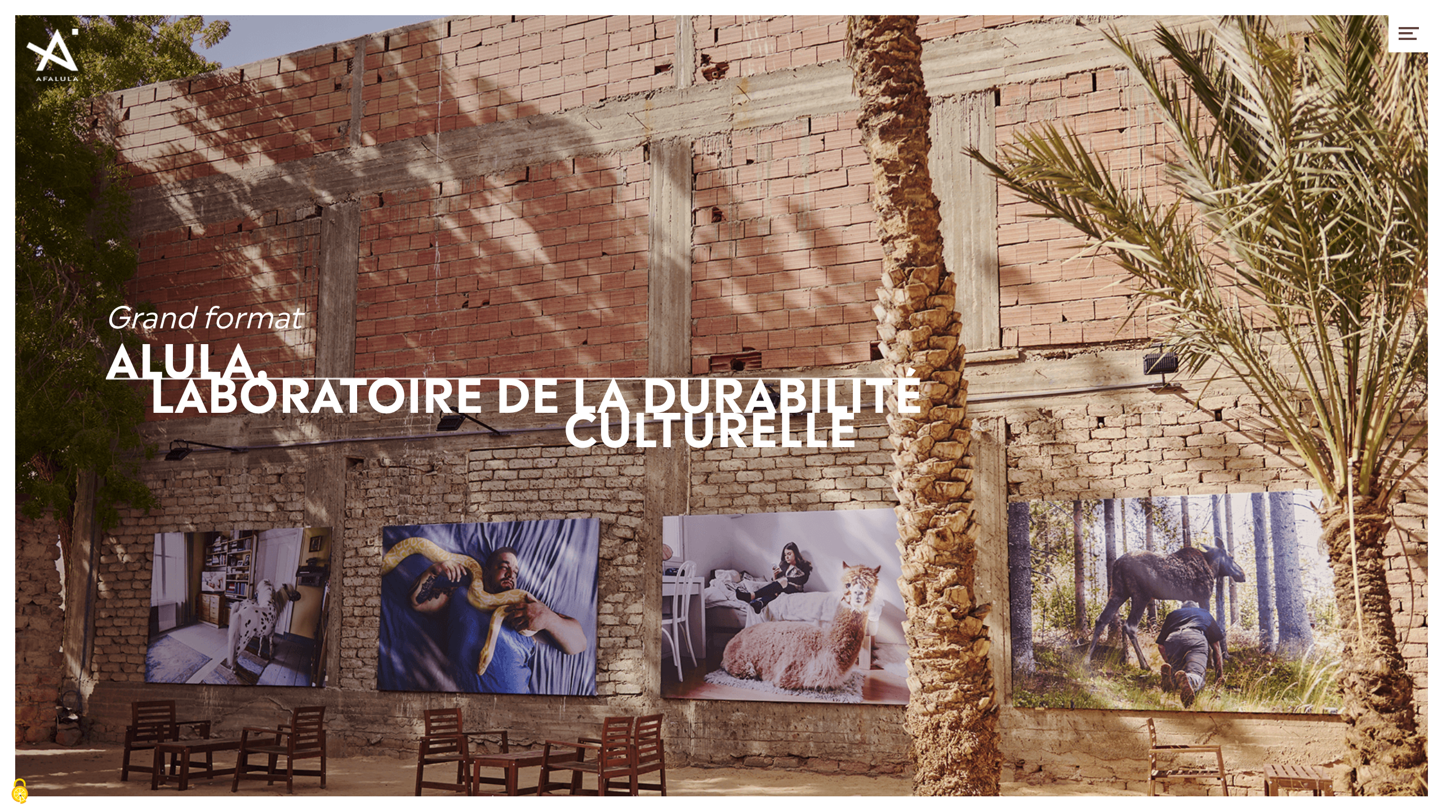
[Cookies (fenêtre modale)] (19, 792)
